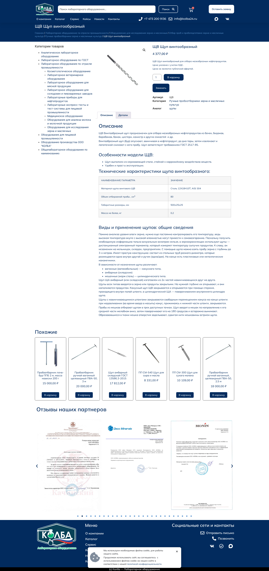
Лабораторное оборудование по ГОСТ (64, 60)
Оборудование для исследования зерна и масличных (138, 33)
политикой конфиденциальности (144, 564)
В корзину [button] (50, 395)
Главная (39, 33)
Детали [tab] (123, 115)
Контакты (114, 19)
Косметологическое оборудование (68, 71)
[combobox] (107, 9)
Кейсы (87, 19)
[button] (144, 50)
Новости (99, 19)
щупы (172, 108)
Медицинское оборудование (65, 116)
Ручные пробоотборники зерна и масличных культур (73, 36)
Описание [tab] (106, 115)
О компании (43, 19)
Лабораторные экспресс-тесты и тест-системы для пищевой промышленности (67, 108)
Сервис (74, 19)
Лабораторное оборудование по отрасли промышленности (76, 33)
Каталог (60, 19)
